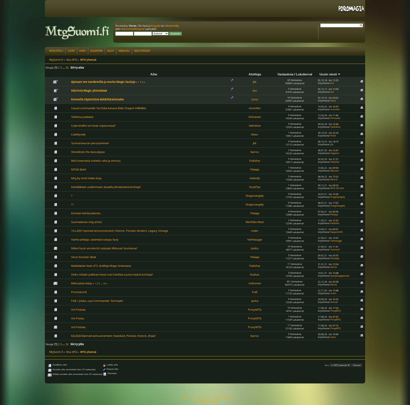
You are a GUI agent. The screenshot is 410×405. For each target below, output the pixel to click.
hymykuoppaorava (339, 275)
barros (254, 152)
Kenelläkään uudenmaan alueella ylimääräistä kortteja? (106, 187)
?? (72, 204)
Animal (334, 302)
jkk (254, 82)
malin (254, 231)
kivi (332, 83)
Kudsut (254, 274)
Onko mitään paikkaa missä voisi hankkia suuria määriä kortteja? (112, 274)
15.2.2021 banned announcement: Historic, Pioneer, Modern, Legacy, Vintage (119, 231)
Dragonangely (255, 196)
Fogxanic (334, 153)
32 (67, 67)
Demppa (334, 258)
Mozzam (334, 170)
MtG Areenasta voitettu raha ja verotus (96, 161)
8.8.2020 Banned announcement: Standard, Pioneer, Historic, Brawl (113, 336)
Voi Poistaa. (78, 309)
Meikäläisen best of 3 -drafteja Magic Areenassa (101, 266)
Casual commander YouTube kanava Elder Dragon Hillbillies (108, 108)
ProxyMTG (254, 309)
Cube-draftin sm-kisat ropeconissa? (93, 126)
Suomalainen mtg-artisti (86, 222)
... (64, 67)
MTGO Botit (78, 169)
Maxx (254, 134)
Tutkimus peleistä (82, 117)
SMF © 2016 (203, 397)
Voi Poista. (77, 318)
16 (104, 283)
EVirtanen (255, 117)
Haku (82, 50)
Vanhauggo (254, 239)
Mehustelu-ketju (81, 283)
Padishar (254, 161)
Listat (71, 50)
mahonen (255, 283)
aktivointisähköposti (132, 29)
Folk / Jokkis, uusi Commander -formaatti (97, 301)
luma (255, 99)
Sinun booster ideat (83, 257)
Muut (110, 50)
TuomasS (335, 249)
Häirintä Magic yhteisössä (89, 90)
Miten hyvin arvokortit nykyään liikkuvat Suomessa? (104, 248)
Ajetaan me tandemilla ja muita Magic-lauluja (103, 82)
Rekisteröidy (142, 50)
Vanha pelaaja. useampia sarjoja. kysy (95, 239)
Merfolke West (255, 222)
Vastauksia (285, 74)
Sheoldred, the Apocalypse (88, 152)
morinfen (255, 108)
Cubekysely (78, 134)
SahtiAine (255, 126)
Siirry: (327, 365)
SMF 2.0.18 (187, 397)
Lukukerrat (304, 74)
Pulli (254, 292)
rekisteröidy (171, 25)
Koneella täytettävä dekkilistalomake (97, 99)
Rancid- (334, 179)
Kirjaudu (124, 50)
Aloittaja (255, 74)
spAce (254, 301)
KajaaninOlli (336, 231)
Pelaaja (254, 169)
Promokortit (79, 292)
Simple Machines (222, 397)
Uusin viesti (328, 74)
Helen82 (254, 178)
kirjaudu (155, 25)
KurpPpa (254, 187)
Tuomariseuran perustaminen (90, 143)
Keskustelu (56, 50)
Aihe (153, 74)
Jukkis (254, 248)
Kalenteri (96, 50)
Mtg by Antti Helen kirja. (86, 178)
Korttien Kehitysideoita (85, 213)
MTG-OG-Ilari (337, 188)
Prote (333, 135)
